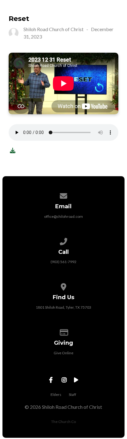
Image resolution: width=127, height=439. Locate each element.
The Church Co (63, 421)
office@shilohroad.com (63, 216)
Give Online (63, 353)
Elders (56, 394)
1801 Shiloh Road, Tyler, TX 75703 (63, 307)
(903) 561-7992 (63, 261)
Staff (72, 394)
